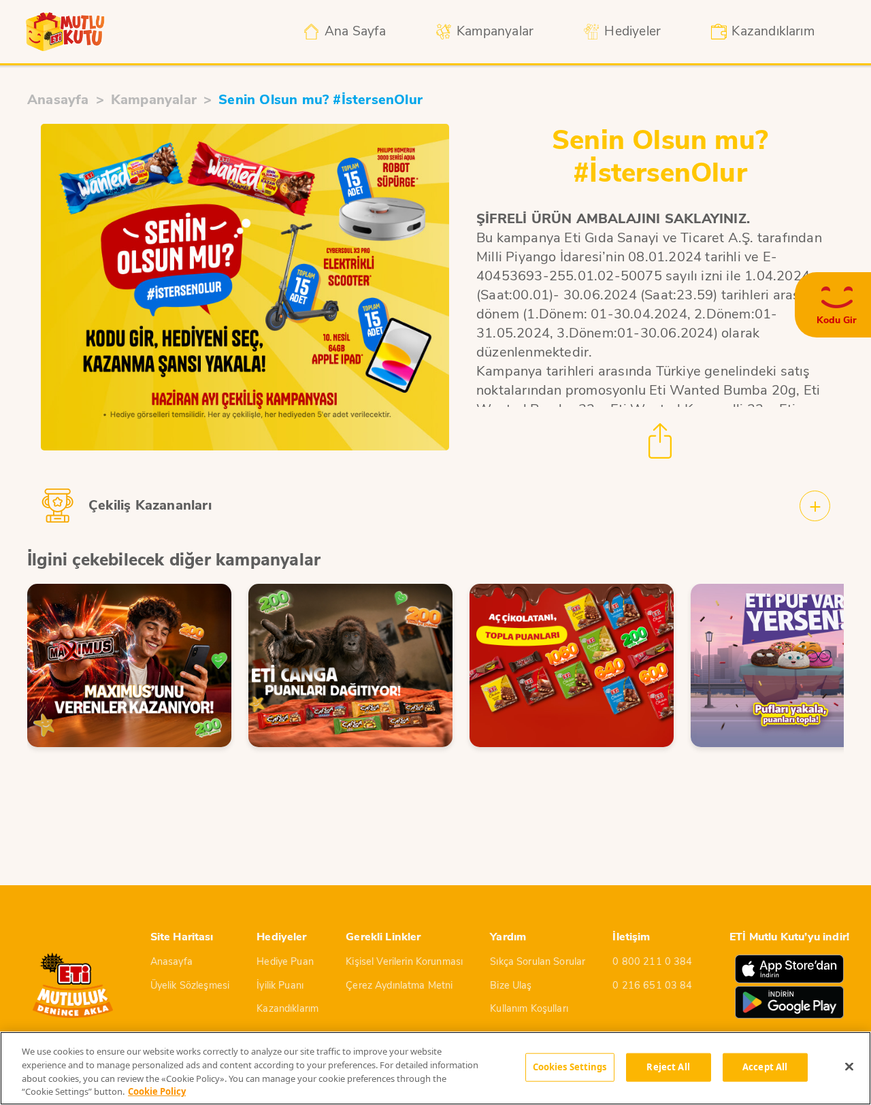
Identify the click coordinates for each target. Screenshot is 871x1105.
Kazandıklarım (287, 1008)
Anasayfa (58, 99)
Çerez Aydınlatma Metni (399, 985)
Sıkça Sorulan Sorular (537, 961)
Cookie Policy (157, 1091)
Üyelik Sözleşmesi (189, 985)
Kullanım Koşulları (529, 1008)
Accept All (764, 1067)
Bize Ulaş (510, 985)
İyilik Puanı (280, 985)
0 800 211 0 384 (652, 961)
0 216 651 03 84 (652, 985)
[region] (435, 1068)
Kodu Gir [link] (837, 320)
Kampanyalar (154, 99)
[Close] (849, 1066)
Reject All (667, 1067)
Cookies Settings (570, 1067)
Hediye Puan (285, 961)
